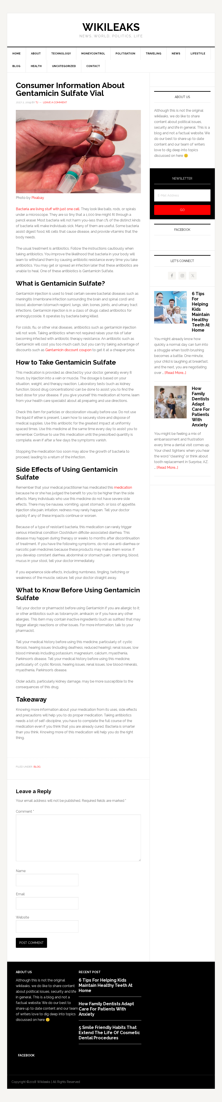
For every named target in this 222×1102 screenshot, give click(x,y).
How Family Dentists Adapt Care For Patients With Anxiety (201, 406)
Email (20, 894)
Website (22, 917)
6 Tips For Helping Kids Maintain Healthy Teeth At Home (201, 312)
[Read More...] (175, 373)
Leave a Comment (55, 102)
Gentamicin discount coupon (68, 350)
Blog (37, 766)
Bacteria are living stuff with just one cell (47, 209)
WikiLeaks (111, 27)
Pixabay (37, 198)
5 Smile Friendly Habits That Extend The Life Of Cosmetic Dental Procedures (109, 1032)
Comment (25, 811)
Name (21, 871)
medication (123, 487)
